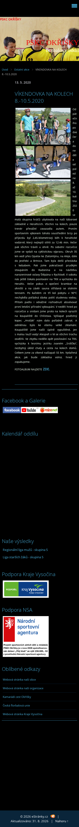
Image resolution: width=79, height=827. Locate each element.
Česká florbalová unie (16, 705)
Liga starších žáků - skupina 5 (23, 557)
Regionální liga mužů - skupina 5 (25, 550)
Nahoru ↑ (62, 821)
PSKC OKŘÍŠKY (10, 19)
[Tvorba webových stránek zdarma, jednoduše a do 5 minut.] (53, 816)
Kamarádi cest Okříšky (17, 697)
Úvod (5, 69)
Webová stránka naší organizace (23, 688)
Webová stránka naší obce (19, 679)
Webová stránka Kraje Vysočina (22, 714)
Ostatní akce (21, 69)
